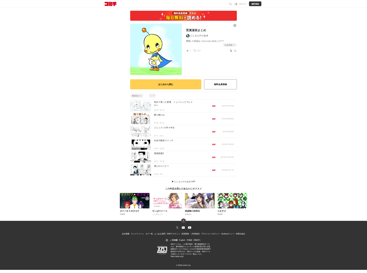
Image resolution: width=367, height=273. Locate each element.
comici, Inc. (186, 265)
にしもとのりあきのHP (184, 181)
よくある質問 (159, 233)
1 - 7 (152, 95)
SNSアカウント (173, 233)
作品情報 (229, 44)
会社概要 (125, 233)
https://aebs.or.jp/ (177, 256)
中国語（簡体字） (194, 240)
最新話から (137, 95)
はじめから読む (165, 84)
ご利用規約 (195, 233)
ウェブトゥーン (137, 233)
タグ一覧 (149, 233)
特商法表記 (240, 233)
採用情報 (185, 233)
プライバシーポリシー (210, 233)
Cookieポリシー (227, 233)
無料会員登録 (220, 84)
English (182, 240)
